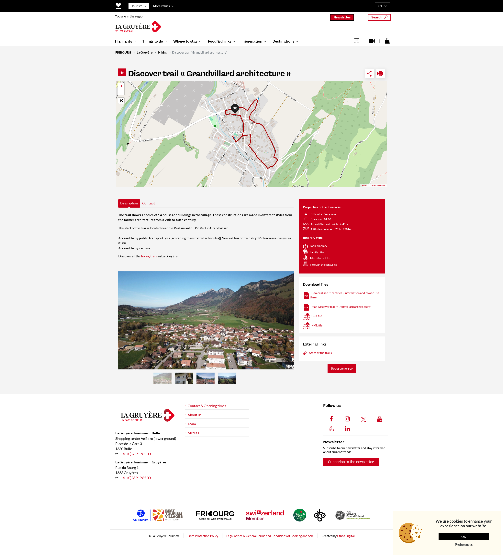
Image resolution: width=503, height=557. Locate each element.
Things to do (152, 41)
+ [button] (121, 86)
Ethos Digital (346, 536)
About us (194, 415)
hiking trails (149, 256)
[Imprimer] (380, 73)
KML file (316, 325)
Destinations (283, 41)
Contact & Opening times (207, 406)
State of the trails (320, 353)
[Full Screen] (121, 101)
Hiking (162, 52)
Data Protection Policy (203, 536)
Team (192, 424)
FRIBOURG (123, 52)
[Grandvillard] (206, 320)
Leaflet (364, 185)
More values (161, 6)
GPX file (316, 316)
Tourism (136, 6)
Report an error (342, 368)
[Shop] (387, 40)
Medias (193, 433)
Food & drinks (219, 41)
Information (251, 41)
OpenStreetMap (378, 185)
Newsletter (342, 17)
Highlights (123, 41)
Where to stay (185, 41)
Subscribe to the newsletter (351, 462)
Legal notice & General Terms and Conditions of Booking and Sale (270, 536)
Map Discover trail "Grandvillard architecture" (341, 306)
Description (129, 203)
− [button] (121, 91)
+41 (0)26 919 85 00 (136, 454)
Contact (148, 203)
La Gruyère (145, 52)
